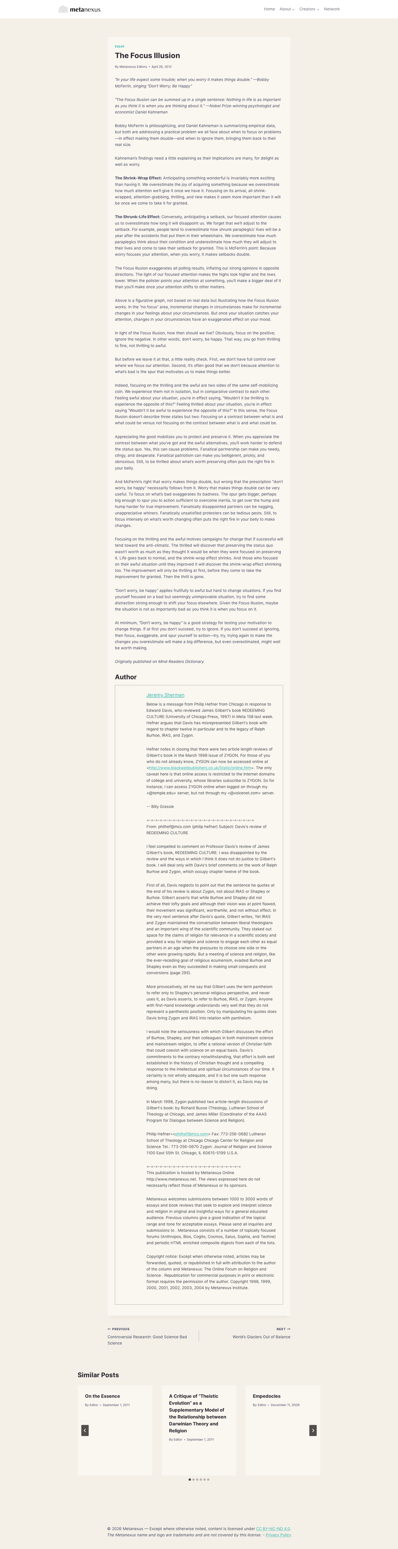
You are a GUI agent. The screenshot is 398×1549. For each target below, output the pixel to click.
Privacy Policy (278, 1535)
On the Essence (102, 1396)
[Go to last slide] (85, 1430)
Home (269, 9)
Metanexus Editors (133, 66)
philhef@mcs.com (191, 1134)
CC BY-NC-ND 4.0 (273, 1528)
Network (332, 9)
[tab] (190, 1479)
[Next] (313, 1430)
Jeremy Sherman (165, 695)
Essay (120, 46)
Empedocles (267, 1396)
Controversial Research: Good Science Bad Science (147, 1336)
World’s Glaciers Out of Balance (261, 1333)
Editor (94, 1405)
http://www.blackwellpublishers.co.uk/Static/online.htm (200, 768)
